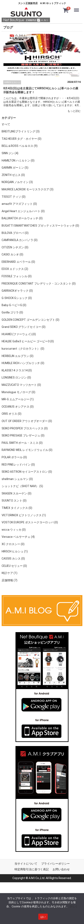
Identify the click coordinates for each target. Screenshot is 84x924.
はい (43, 916)
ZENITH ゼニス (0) (13, 175)
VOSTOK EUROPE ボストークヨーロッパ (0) (30, 522)
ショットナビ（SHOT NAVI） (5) (22, 486)
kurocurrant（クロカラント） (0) (23, 348)
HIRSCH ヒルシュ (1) (15, 551)
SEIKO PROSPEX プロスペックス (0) (25, 428)
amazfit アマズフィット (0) (19, 204)
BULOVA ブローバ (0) (15, 233)
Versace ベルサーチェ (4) (18, 537)
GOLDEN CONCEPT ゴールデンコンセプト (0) (30, 319)
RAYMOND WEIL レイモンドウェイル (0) (27, 450)
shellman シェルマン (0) (17, 479)
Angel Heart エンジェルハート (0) (23, 211)
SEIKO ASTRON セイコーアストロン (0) (27, 471)
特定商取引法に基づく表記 (31, 869)
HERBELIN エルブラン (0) (17, 356)
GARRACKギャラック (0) (17, 290)
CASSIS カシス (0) (13, 558)
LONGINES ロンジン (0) (16, 377)
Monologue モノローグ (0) (18, 392)
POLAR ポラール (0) (14, 457)
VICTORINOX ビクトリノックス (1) (24, 515)
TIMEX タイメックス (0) (17, 508)
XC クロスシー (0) (13, 544)
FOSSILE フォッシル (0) (17, 276)
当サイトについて (25, 863)
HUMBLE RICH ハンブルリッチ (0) (23, 363)
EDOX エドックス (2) (15, 269)
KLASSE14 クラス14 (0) (17, 370)
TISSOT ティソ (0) (13, 196)
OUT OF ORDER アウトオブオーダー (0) (27, 421)
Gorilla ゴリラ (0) (12, 312)
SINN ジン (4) (10, 153)
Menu (77, 7)
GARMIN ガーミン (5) (15, 167)
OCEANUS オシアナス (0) (18, 406)
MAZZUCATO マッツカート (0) (21, 384)
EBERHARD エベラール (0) (18, 261)
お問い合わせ (61, 869)
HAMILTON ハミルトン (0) (18, 160)
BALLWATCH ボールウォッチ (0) (22, 218)
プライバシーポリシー (55, 863)
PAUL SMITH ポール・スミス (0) (22, 442)
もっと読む (74, 110)
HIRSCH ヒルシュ (12, 82)
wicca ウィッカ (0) (14, 529)
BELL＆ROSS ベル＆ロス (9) (20, 146)
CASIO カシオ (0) (12, 254)
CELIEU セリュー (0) (14, 565)
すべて (6, 124)
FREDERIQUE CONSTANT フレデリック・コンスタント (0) (39, 283)
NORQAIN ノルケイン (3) (17, 182)
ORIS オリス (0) (11, 414)
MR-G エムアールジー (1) (18, 399)
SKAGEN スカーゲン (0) (16, 493)
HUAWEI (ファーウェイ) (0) (19, 334)
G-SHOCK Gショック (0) (17, 298)
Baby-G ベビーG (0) (14, 305)
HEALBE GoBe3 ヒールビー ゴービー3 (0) (28, 341)
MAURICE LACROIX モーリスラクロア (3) (27, 189)
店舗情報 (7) (9, 580)
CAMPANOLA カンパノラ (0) (20, 240)
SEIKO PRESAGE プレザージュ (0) (23, 435)
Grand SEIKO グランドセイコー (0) (23, 327)
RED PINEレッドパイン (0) (18, 464)
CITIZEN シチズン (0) (15, 247)
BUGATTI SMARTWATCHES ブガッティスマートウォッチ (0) (40, 225)
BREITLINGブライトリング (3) (21, 131)
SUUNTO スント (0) (14, 500)
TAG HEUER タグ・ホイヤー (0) (21, 138)
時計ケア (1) (9, 573)
